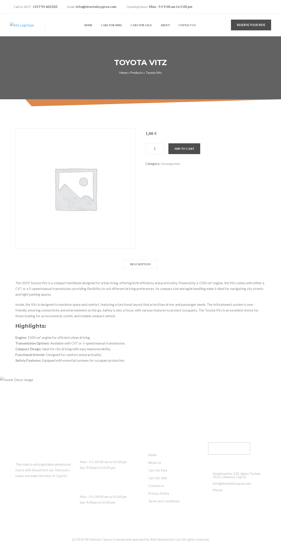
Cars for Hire (157, 470)
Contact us (156, 485)
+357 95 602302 (45, 7)
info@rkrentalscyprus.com (96, 7)
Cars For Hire (111, 25)
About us (154, 462)
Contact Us (187, 25)
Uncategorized (170, 164)
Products (136, 72)
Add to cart (184, 148)
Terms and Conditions (164, 501)
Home (88, 25)
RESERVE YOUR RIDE (251, 25)
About (165, 25)
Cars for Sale (141, 25)
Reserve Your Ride (229, 448)
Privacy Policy (158, 493)
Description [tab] (140, 264)
